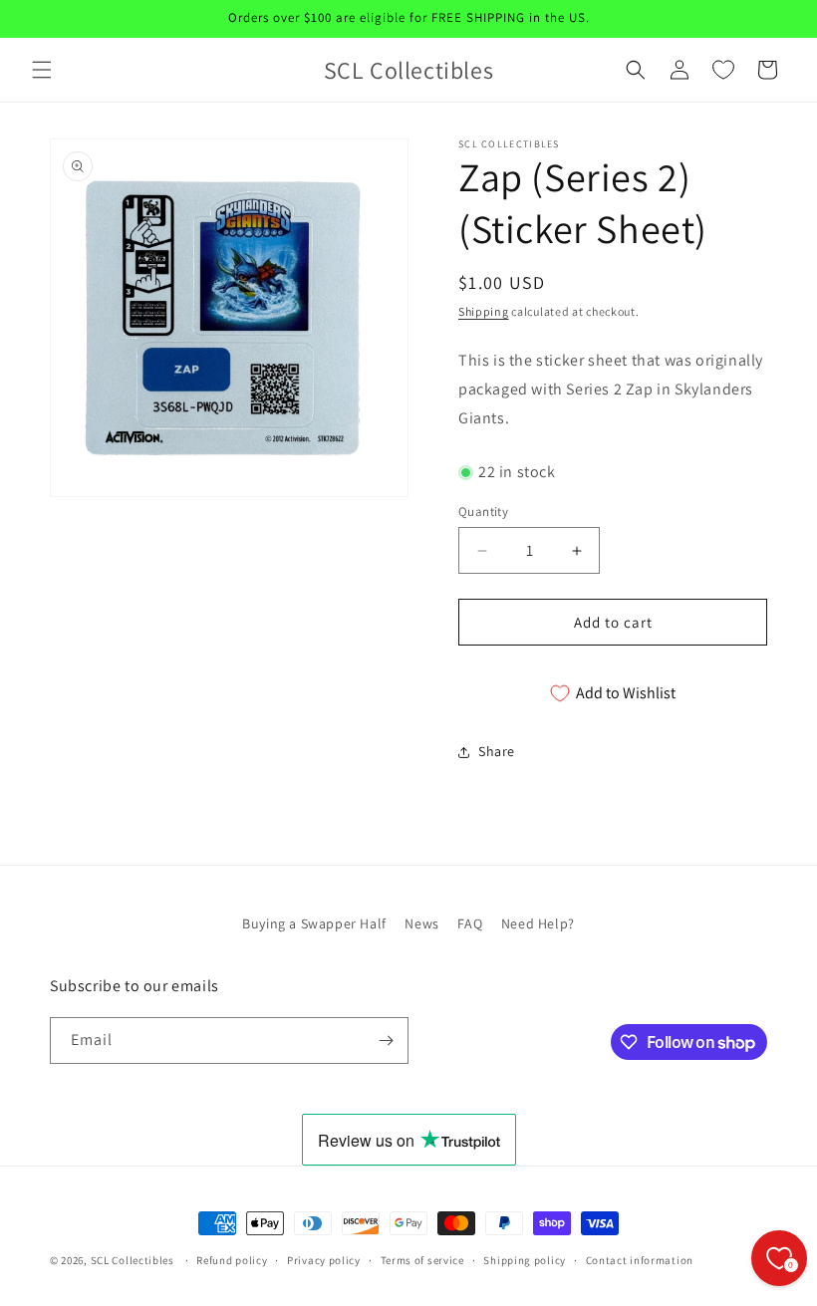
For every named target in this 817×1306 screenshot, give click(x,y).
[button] (42, 70)
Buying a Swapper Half (314, 923)
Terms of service (422, 1260)
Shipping (483, 311)
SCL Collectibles (132, 1260)
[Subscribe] (386, 1040)
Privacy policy (324, 1260)
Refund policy (231, 1260)
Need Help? (538, 923)
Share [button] (496, 751)
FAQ (469, 923)
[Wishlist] (723, 70)
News (421, 923)
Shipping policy (524, 1260)
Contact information (639, 1260)
